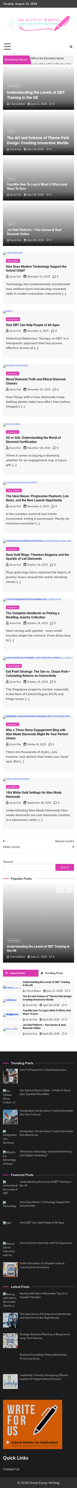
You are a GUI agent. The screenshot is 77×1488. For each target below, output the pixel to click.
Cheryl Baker (17, 103)
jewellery (12, 373)
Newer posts (64, 841)
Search (8, 862)
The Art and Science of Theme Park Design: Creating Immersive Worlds (47, 998)
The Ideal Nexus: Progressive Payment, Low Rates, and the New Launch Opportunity (37, 498)
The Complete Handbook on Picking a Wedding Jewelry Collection (32, 615)
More (11, 131)
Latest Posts (17, 973)
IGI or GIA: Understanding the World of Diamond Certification (33, 440)
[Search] (71, 47)
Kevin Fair (16, 149)
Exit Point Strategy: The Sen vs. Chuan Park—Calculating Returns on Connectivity (38, 674)
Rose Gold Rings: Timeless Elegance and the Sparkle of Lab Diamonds (37, 557)
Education (14, 85)
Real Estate (13, 490)
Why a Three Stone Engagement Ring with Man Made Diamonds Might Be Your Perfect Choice (37, 734)
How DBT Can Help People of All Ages (33, 325)
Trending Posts (54, 973)
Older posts (11, 847)
